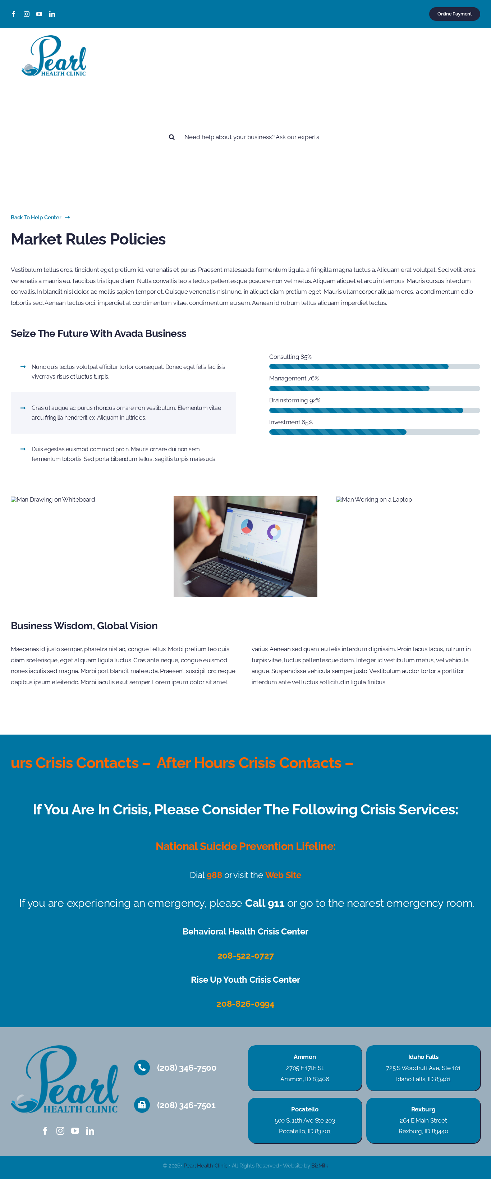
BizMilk (319, 1165)
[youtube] (39, 14)
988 (214, 875)
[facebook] (14, 14)
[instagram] (26, 14)
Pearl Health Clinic (206, 1165)
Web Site (283, 875)
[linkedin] (52, 14)
